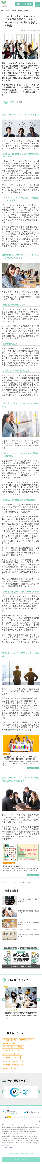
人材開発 (10, 1040)
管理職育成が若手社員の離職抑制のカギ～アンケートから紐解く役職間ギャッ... (21, 1015)
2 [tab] (21, 1101)
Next (38, 1000)
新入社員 (10, 1043)
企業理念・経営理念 (14, 1065)
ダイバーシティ (11, 882)
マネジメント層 (11, 1010)
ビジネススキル (12, 1054)
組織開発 (27, 1040)
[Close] (39, 1121)
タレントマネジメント (15, 1061)
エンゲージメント (13, 1047)
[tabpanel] (21, 1004)
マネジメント (11, 1057)
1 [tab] (19, 1101)
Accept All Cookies (21, 1160)
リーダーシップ (12, 1050)
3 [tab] (23, 1101)
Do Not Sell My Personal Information (21, 1153)
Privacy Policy (8, 1147)
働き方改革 (26, 882)
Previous (3, 1000)
